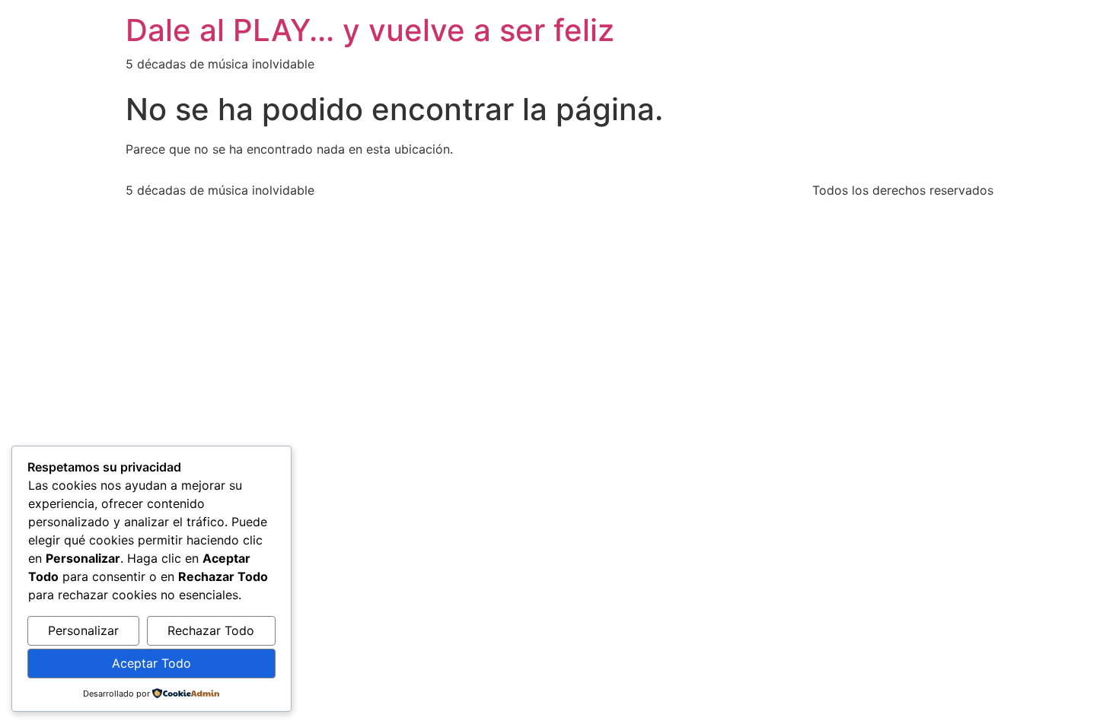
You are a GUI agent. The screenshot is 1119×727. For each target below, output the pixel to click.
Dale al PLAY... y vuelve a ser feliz (370, 30)
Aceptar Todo (151, 663)
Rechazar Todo (210, 630)
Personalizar (83, 630)
